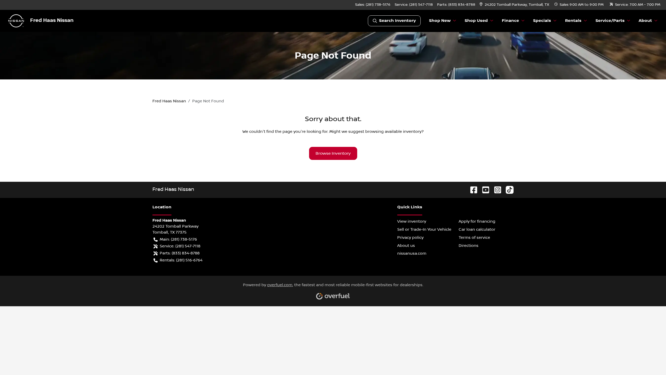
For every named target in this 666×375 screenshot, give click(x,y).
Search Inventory (397, 20)
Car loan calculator (477, 229)
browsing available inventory (393, 131)
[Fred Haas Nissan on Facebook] (472, 190)
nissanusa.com (411, 253)
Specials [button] (542, 20)
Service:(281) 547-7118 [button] (180, 246)
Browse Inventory (333, 153)
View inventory (411, 221)
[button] (514, 5)
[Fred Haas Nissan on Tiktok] (508, 190)
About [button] (645, 20)
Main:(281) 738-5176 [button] (178, 239)
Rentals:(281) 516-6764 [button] (181, 260)
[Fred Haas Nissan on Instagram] (496, 190)
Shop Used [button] (476, 20)
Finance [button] (510, 20)
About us (406, 245)
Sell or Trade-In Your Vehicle (424, 229)
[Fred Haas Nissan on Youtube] (484, 190)
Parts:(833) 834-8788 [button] (180, 253)
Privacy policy (410, 237)
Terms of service (474, 237)
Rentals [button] (573, 20)
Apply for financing (477, 221)
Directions (468, 245)
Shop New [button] (440, 20)
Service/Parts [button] (610, 20)
